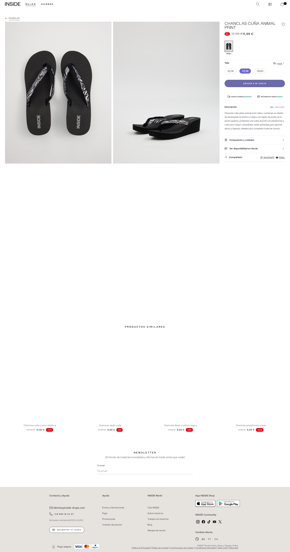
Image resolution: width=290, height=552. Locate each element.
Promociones (108, 519)
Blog (150, 524)
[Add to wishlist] (283, 24)
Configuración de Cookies (182, 548)
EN (216, 539)
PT (210, 539)
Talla (227, 63)
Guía (279, 63)
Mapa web (233, 548)
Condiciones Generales (205, 548)
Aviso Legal (222, 548)
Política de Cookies (160, 548)
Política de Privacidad (141, 548)
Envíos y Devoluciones (113, 507)
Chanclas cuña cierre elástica (40, 425)
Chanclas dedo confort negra (180, 425)
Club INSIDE (153, 507)
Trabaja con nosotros (158, 519)
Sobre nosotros (155, 513)
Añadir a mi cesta (255, 83)
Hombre (47, 4)
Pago (104, 513)
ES (204, 539)
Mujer (31, 4)
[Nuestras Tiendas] (270, 4)
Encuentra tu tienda (68, 530)
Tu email (100, 466)
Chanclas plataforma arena (251, 425)
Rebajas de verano (157, 530)
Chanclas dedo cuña (110, 425)
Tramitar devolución (112, 524)
